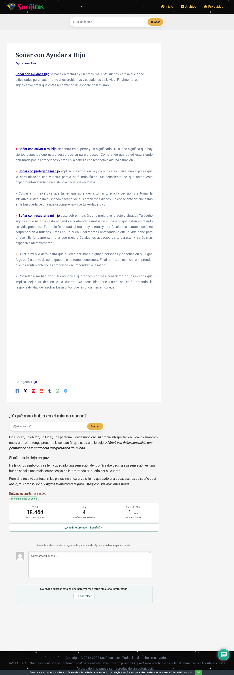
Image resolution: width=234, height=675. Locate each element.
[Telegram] (65, 391)
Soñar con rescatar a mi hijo (39, 215)
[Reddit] (41, 391)
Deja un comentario (26, 63)
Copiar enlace (84, 596)
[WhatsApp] (57, 391)
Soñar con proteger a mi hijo (39, 171)
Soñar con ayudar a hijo (32, 74)
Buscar (155, 22)
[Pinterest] (33, 391)
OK (198, 672)
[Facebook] (17, 391)
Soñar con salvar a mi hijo (37, 149)
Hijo (34, 382)
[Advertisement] (84, 118)
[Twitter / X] (25, 391)
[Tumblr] (49, 391)
